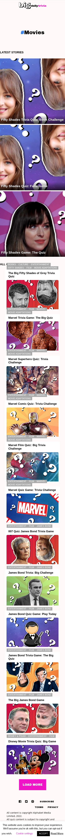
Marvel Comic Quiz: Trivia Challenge (32, 403)
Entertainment (40, 264)
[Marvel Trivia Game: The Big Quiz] (32, 336)
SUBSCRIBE (47, 801)
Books (12, 264)
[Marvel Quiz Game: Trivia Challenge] (32, 508)
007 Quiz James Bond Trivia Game (31, 531)
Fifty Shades (16, 268)
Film (29, 268)
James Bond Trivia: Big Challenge (30, 572)
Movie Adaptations (45, 268)
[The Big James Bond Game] (32, 718)
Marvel (41, 309)
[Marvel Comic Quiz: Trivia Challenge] (32, 422)
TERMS (39, 807)
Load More (32, 784)
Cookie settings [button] (24, 833)
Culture (23, 264)
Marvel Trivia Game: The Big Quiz (30, 317)
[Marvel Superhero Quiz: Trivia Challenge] (32, 380)
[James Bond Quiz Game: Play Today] (32, 632)
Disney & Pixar (17, 736)
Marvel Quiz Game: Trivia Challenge (32, 490)
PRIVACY (53, 807)
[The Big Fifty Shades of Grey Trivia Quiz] (32, 294)
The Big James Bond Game (26, 700)
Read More (57, 833)
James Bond (44, 526)
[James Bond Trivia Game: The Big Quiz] (32, 677)
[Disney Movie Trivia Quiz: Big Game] (32, 759)
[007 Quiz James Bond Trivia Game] (32, 549)
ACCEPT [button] (43, 833)
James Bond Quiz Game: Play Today (32, 614)
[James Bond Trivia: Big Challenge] (32, 591)
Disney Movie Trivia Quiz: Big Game (32, 741)
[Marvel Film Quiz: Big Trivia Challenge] (32, 466)
